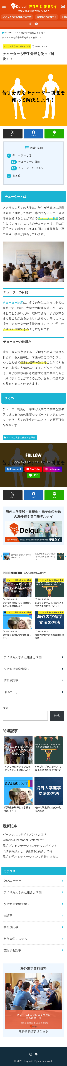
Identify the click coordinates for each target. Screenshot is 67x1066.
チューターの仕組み (27, 168)
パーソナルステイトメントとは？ (25, 834)
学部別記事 (11, 680)
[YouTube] (33, 469)
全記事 (8, 915)
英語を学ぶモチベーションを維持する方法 (30, 856)
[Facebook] (14, 469)
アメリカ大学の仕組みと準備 (17, 17)
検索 (6, 707)
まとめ (14, 175)
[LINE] (36, 24)
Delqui (26, 1061)
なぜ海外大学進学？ (47, 17)
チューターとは (20, 155)
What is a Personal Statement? (23, 840)
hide (40, 148)
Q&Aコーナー (13, 692)
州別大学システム (15, 938)
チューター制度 (48, 218)
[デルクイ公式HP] (63, 6)
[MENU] (4, 6)
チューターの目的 (26, 161)
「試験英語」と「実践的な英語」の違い (29, 851)
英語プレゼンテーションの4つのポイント (30, 845)
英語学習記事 (12, 950)
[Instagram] (30, 24)
